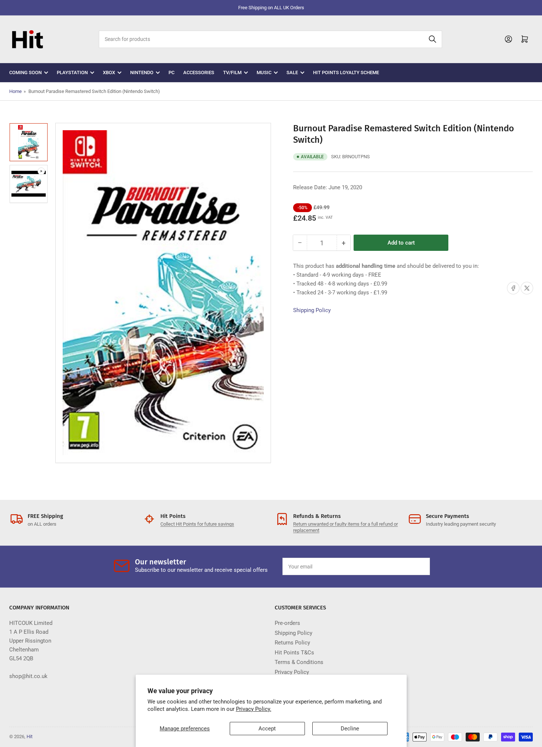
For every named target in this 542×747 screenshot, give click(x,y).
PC (171, 72)
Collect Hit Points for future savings (197, 524)
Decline (350, 728)
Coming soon (25, 72)
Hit (29, 736)
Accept (267, 728)
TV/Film (232, 72)
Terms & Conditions (299, 662)
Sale (292, 72)
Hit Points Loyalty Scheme (346, 72)
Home (15, 91)
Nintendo (141, 72)
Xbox (109, 72)
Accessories (198, 72)
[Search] (432, 39)
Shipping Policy (312, 310)
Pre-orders (287, 623)
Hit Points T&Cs (294, 652)
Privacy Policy (292, 672)
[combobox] (270, 39)
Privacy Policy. (253, 709)
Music (264, 72)
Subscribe (407, 566)
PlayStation (72, 72)
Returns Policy (292, 642)
